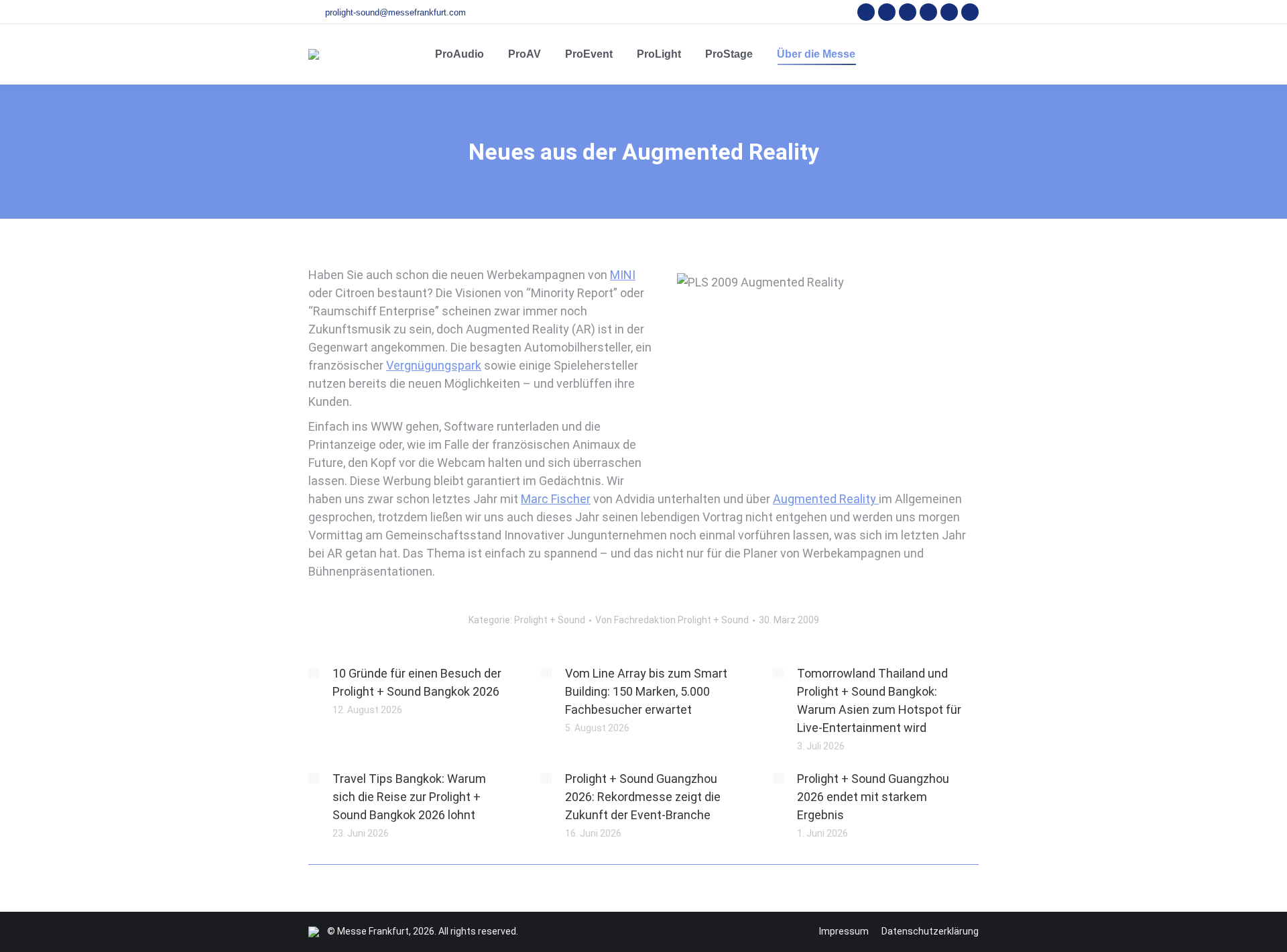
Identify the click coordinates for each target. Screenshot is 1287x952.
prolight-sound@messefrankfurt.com (395, 12)
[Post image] (313, 673)
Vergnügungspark (433, 365)
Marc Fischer (556, 499)
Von (672, 620)
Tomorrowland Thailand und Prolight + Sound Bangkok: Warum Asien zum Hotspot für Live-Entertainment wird (879, 700)
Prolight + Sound (549, 620)
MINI (622, 275)
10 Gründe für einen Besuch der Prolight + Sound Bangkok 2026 (416, 682)
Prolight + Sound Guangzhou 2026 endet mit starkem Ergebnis (873, 797)
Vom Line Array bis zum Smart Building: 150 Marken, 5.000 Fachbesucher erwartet (646, 691)
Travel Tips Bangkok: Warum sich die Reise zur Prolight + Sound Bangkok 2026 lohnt (409, 797)
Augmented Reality (826, 499)
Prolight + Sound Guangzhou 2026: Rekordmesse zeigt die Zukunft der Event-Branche (643, 797)
